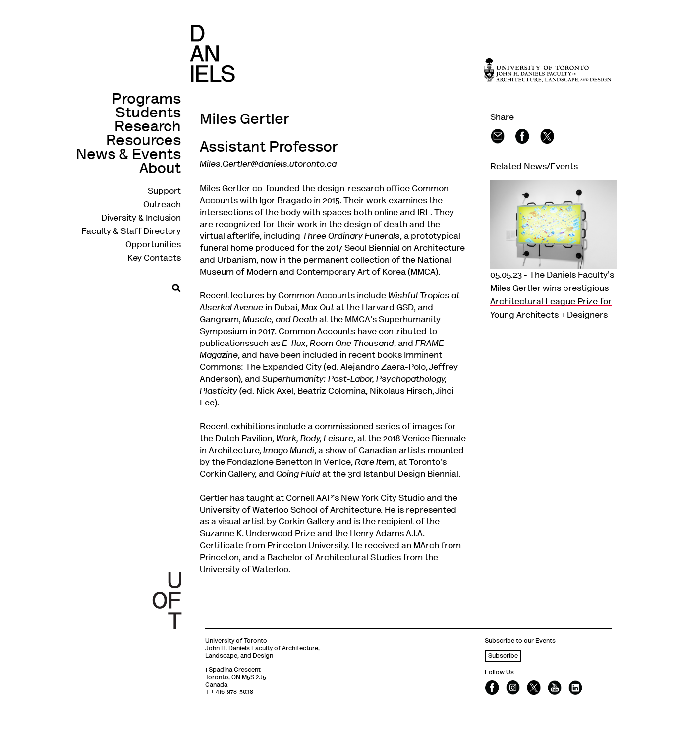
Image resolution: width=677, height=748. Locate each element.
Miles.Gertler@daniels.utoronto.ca (268, 164)
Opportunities (153, 245)
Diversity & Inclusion (141, 218)
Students (148, 113)
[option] (553, 251)
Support (164, 191)
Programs (146, 100)
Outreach (162, 205)
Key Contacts (154, 258)
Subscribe (503, 656)
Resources (143, 141)
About (160, 169)
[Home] (212, 53)
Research (147, 127)
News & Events (128, 155)
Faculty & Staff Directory (131, 232)
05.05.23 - (552, 295)
